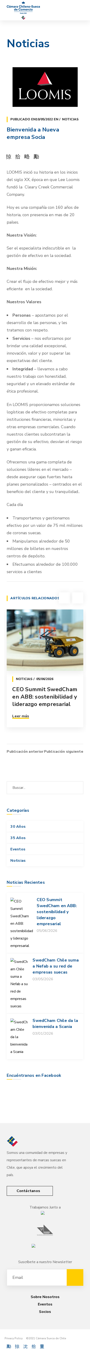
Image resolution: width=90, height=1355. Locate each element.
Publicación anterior (25, 751)
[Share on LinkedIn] (36, 156)
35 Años (18, 837)
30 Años (18, 826)
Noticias (70, 119)
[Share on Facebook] (8, 156)
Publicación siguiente (63, 751)
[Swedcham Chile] (23, 10)
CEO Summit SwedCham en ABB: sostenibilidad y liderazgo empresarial (44, 697)
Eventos (17, 849)
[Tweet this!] (17, 156)
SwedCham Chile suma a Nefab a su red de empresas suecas (56, 966)
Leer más (20, 716)
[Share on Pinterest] (27, 156)
